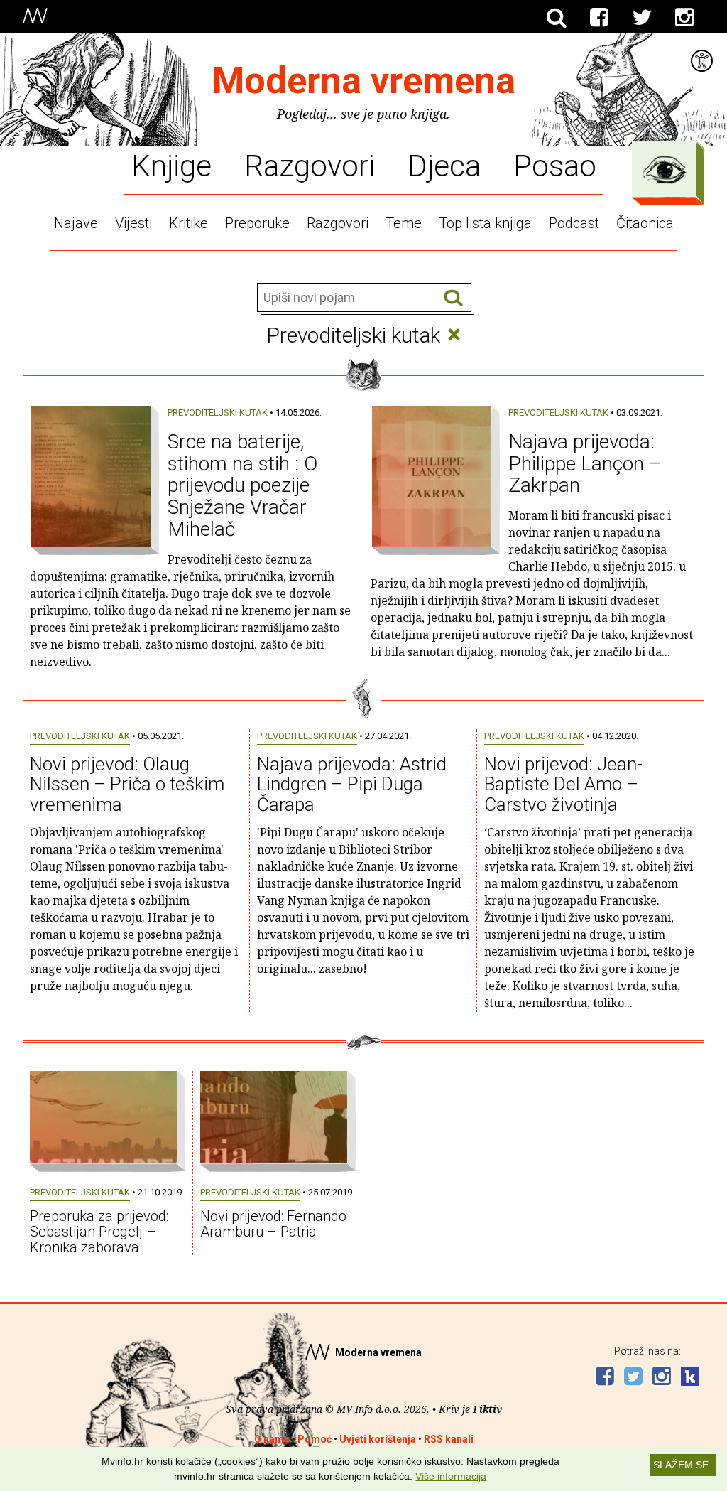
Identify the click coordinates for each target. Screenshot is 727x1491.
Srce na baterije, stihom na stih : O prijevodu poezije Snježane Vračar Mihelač (242, 485)
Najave (76, 223)
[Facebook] (599, 18)
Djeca (444, 165)
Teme (404, 223)
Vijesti (133, 223)
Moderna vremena (363, 80)
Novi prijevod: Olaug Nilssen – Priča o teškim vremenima (127, 784)
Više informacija (450, 1476)
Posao (554, 165)
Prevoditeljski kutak (218, 412)
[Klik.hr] (690, 1378)
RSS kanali (449, 1439)
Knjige (171, 165)
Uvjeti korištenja (377, 1439)
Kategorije (664, 169)
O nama (272, 1439)
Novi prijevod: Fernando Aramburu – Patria (273, 1223)
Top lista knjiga (485, 223)
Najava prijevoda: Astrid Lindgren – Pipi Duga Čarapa (352, 784)
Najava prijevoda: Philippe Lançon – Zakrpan (585, 463)
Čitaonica (645, 223)
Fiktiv (487, 1409)
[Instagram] (684, 18)
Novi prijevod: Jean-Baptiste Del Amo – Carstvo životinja (563, 784)
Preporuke (257, 223)
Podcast (574, 223)
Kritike (188, 223)
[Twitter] (641, 18)
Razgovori (309, 165)
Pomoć (314, 1439)
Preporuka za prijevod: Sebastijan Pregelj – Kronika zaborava (99, 1231)
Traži (453, 298)
